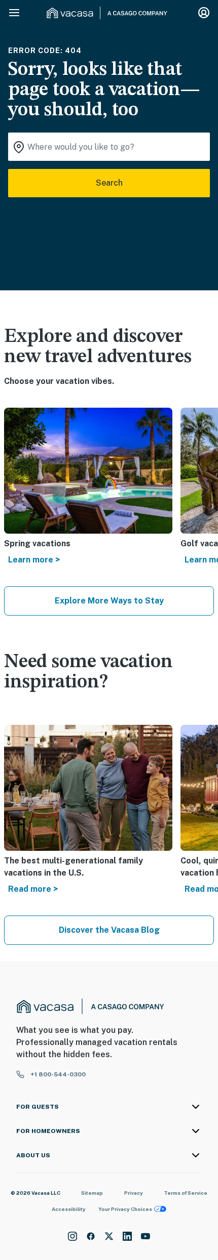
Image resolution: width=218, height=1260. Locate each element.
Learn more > (34, 559)
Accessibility (69, 1209)
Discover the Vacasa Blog (109, 930)
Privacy (133, 1193)
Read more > (33, 889)
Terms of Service (185, 1193)
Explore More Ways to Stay (109, 600)
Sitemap (92, 1193)
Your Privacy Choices (125, 1209)
